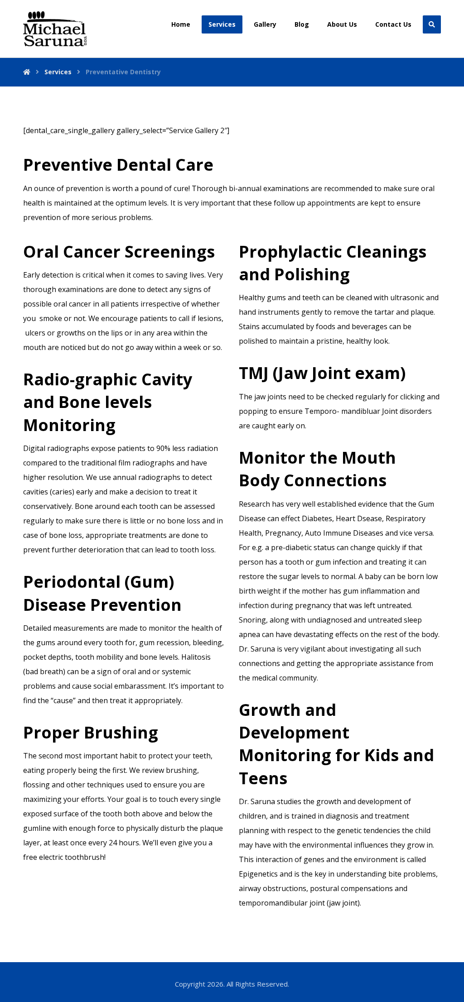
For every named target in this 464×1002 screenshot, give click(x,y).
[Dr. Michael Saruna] (55, 28)
